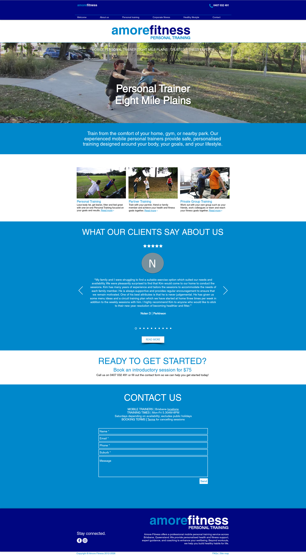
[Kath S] (159, 328)
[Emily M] (167, 328)
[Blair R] (170, 328)
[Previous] (81, 290)
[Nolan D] (136, 328)
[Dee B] (151, 328)
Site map (224, 553)
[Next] (225, 290)
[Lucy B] (140, 328)
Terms (151, 419)
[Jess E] (155, 328)
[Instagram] (85, 540)
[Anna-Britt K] (147, 328)
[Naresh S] (144, 328)
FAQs (215, 553)
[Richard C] (163, 328)
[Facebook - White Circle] (79, 540)
